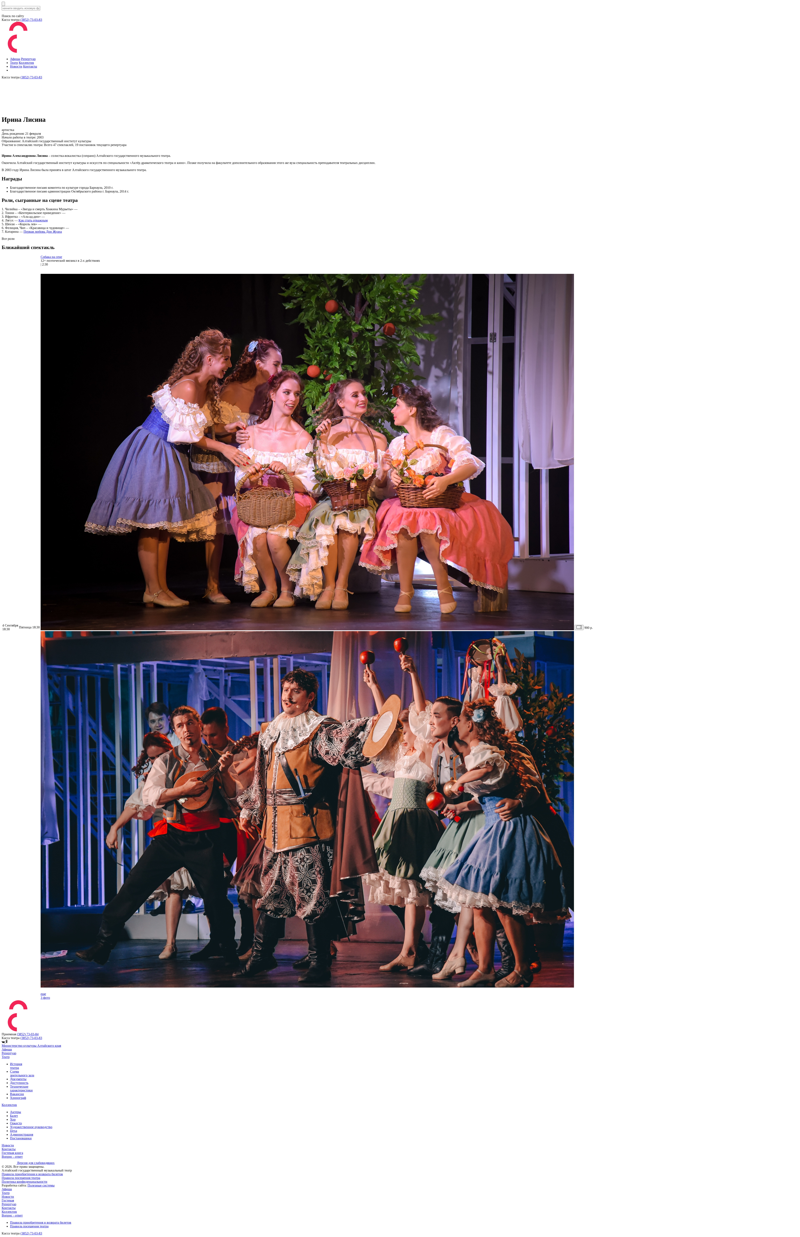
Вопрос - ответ (12, 1156)
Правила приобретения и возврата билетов (32, 1174)
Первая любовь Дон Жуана (43, 231)
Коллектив (26, 62)
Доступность (19, 1083)
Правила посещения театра (21, 1178)
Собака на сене (51, 257)
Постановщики (21, 1138)
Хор (13, 1119)
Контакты (30, 66)
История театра (16, 1066)
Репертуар (28, 59)
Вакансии (17, 1094)
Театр (14, 62)
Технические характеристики (21, 1088)
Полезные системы (41, 1185)
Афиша (15, 59)
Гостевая (8, 1200)
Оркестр (16, 1123)
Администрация (21, 1134)
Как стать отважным (33, 220)
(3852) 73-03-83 (31, 19)
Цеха (13, 1131)
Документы (18, 1079)
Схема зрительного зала (22, 1073)
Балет (14, 1115)
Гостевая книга (12, 1153)
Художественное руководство (31, 1127)
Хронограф (18, 1098)
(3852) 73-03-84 (28, 1034)
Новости (16, 66)
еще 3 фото (45, 995)
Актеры (15, 1112)
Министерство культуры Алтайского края (31, 1045)
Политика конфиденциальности (24, 1181)
